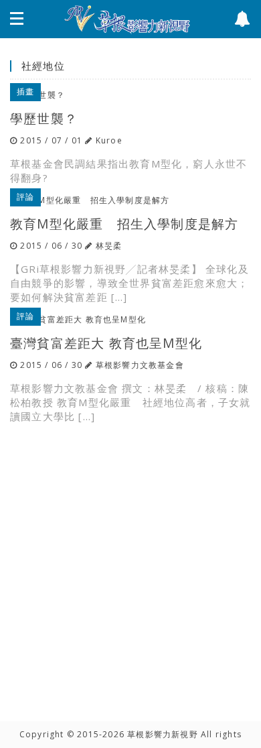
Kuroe (109, 140)
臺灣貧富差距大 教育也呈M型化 (106, 343)
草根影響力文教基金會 (140, 365)
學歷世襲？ (44, 118)
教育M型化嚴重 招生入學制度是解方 (124, 223)
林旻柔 (109, 245)
